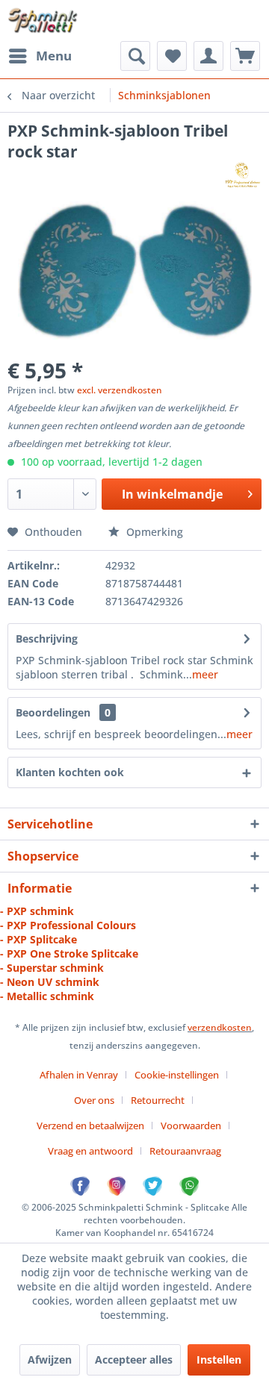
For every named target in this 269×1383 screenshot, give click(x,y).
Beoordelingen (53, 712)
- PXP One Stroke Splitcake (69, 953)
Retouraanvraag (185, 1151)
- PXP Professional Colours (68, 925)
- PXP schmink (37, 911)
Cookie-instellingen (176, 1074)
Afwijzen (50, 1359)
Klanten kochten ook (70, 772)
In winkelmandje (172, 494)
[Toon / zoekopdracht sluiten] (135, 56)
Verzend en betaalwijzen (90, 1125)
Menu (54, 55)
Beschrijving (47, 638)
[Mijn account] (208, 56)
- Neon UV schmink (49, 982)
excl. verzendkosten (119, 390)
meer (205, 674)
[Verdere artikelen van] (242, 175)
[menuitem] (39, 56)
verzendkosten (220, 1027)
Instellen (219, 1359)
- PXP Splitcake (38, 939)
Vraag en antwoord (90, 1151)
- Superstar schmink (52, 968)
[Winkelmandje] (245, 56)
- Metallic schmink (47, 996)
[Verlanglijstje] (172, 56)
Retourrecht (158, 1100)
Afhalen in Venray (79, 1074)
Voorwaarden (191, 1125)
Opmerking (153, 532)
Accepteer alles (134, 1359)
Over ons (94, 1100)
